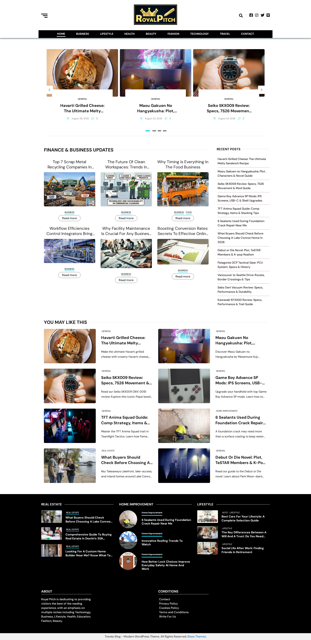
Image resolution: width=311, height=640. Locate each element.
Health (129, 34)
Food (189, 212)
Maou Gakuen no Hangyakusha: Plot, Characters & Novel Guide (155, 108)
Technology (199, 34)
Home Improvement (227, 411)
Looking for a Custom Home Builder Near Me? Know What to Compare (88, 553)
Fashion (173, 34)
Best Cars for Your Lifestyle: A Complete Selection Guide (243, 518)
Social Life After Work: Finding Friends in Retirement (243, 550)
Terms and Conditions (174, 612)
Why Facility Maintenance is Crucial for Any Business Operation (126, 231)
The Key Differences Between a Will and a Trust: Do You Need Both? (244, 534)
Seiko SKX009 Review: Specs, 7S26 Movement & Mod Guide (229, 108)
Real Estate (108, 450)
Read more (69, 218)
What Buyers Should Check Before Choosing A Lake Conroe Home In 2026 (240, 238)
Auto (225, 512)
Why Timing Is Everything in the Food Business (182, 164)
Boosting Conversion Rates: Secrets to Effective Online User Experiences (182, 231)
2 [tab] (154, 130)
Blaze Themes (197, 636)
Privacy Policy (168, 603)
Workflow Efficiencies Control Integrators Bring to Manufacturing (69, 231)
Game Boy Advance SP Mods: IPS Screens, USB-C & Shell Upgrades (240, 380)
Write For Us (167, 616)
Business (82, 34)
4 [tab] (164, 130)
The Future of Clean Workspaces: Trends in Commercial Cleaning (126, 164)
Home (61, 34)
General (82, 99)
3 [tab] (159, 130)
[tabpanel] (82, 89)
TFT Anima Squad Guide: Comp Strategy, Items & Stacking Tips (124, 420)
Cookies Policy (169, 608)
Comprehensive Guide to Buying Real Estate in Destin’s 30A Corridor (89, 537)
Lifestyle (106, 34)
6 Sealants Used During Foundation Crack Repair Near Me (239, 420)
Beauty (151, 34)
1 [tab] (147, 130)
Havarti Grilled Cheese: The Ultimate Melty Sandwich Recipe (82, 108)
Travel (225, 34)
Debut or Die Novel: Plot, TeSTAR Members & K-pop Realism (240, 460)
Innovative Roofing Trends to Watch (162, 542)
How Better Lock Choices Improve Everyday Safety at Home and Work (166, 565)
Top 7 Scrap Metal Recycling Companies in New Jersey (70, 164)
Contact (247, 34)
